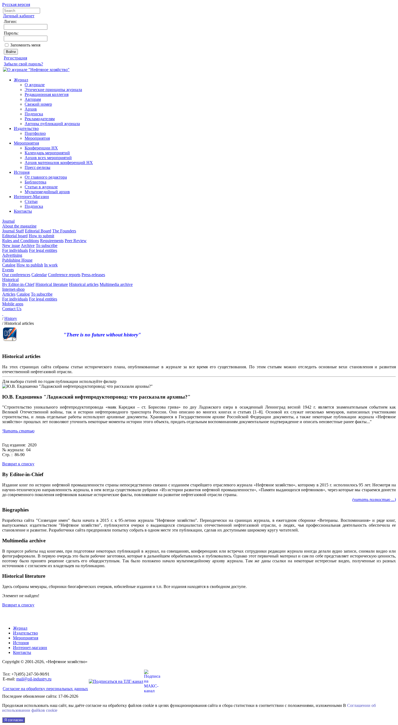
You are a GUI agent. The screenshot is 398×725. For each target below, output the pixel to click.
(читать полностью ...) (374, 499)
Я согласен (13, 720)
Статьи (31, 201)
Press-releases (93, 274)
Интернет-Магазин (31, 196)
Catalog (8, 265)
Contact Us (11, 308)
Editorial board (15, 235)
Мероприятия (37, 138)
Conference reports (64, 274)
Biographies (15, 510)
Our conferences (16, 274)
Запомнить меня (25, 45)
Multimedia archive (116, 284)
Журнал (21, 80)
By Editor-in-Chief (18, 284)
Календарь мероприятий (47, 153)
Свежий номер (38, 104)
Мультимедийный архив (47, 191)
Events (8, 270)
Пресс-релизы (37, 167)
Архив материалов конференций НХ (59, 162)
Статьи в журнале (41, 187)
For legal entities (43, 250)
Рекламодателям (40, 118)
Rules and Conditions (20, 240)
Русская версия (16, 4)
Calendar (39, 274)
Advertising (12, 255)
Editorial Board (38, 231)
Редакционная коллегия (46, 94)
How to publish (30, 265)
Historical (10, 279)
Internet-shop (13, 289)
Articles (8, 294)
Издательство (26, 128)
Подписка (34, 114)
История (22, 172)
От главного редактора (46, 177)
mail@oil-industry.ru (33, 679)
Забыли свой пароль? (23, 64)
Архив (31, 109)
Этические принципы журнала (53, 89)
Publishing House (17, 260)
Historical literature (51, 284)
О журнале (35, 84)
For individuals (15, 250)
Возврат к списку (18, 464)
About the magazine (19, 226)
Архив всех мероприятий (48, 157)
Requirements (52, 240)
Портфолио (35, 133)
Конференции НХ (41, 148)
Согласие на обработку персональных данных (45, 688)
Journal (8, 221)
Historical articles (84, 284)
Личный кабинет (18, 16)
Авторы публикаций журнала (52, 123)
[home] (2, 313)
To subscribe (46, 245)
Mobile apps (12, 304)
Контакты (23, 211)
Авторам (33, 99)
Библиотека (35, 182)
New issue (11, 245)
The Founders (64, 231)
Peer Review (76, 240)
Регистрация (15, 58)
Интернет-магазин (30, 647)
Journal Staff (13, 231)
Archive (28, 245)
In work (51, 265)
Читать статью (18, 431)
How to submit (41, 235)
